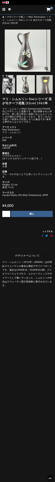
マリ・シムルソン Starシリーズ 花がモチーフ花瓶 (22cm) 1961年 (26, 20)
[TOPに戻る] (50, 479)
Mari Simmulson (37, 17)
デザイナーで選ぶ (16, 17)
